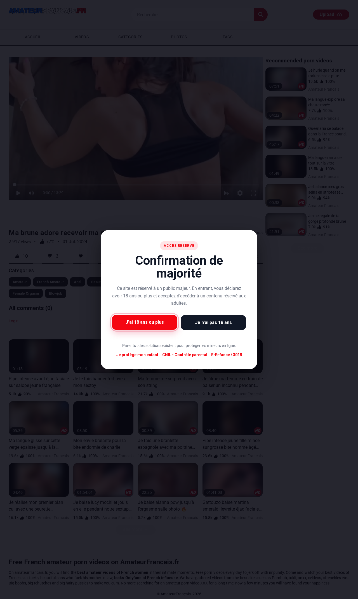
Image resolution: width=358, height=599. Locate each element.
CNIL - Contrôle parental (184, 355)
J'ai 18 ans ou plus (145, 322)
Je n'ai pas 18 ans (213, 322)
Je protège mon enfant (137, 355)
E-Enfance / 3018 (226, 355)
